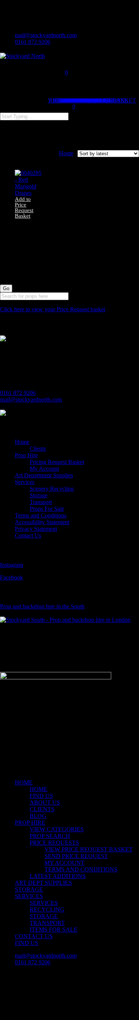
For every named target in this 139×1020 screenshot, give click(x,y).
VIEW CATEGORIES (57, 829)
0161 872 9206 (18, 393)
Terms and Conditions (40, 515)
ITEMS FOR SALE (53, 929)
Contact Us (28, 535)
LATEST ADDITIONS (58, 876)
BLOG (38, 816)
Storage (38, 495)
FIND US (41, 796)
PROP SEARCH (50, 836)
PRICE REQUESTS (54, 842)
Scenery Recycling (52, 488)
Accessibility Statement (42, 522)
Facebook (11, 577)
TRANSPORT (47, 923)
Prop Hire (26, 455)
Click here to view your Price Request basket (52, 309)
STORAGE (29, 889)
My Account (44, 468)
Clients (38, 448)
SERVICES (29, 896)
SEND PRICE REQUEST (76, 856)
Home (66, 153)
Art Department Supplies (44, 475)
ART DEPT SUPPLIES (43, 883)
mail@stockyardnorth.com (31, 399)
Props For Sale (47, 509)
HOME (24, 782)
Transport (41, 502)
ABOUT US (45, 802)
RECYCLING (47, 909)
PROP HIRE (30, 822)
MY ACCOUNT (64, 863)
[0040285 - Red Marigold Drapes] (29, 193)
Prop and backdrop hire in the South (42, 606)
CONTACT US (34, 936)
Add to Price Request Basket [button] (24, 207)
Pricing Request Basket (57, 462)
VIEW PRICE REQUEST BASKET (88, 849)
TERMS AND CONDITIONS (81, 869)
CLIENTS (42, 809)
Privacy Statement (36, 529)
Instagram (11, 565)
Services (24, 482)
